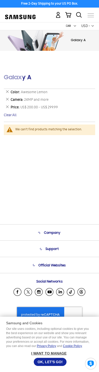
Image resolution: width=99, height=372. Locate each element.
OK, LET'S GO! (50, 362)
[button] (75, 26)
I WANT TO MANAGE (49, 353)
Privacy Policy (46, 346)
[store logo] (20, 13)
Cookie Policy (72, 346)
